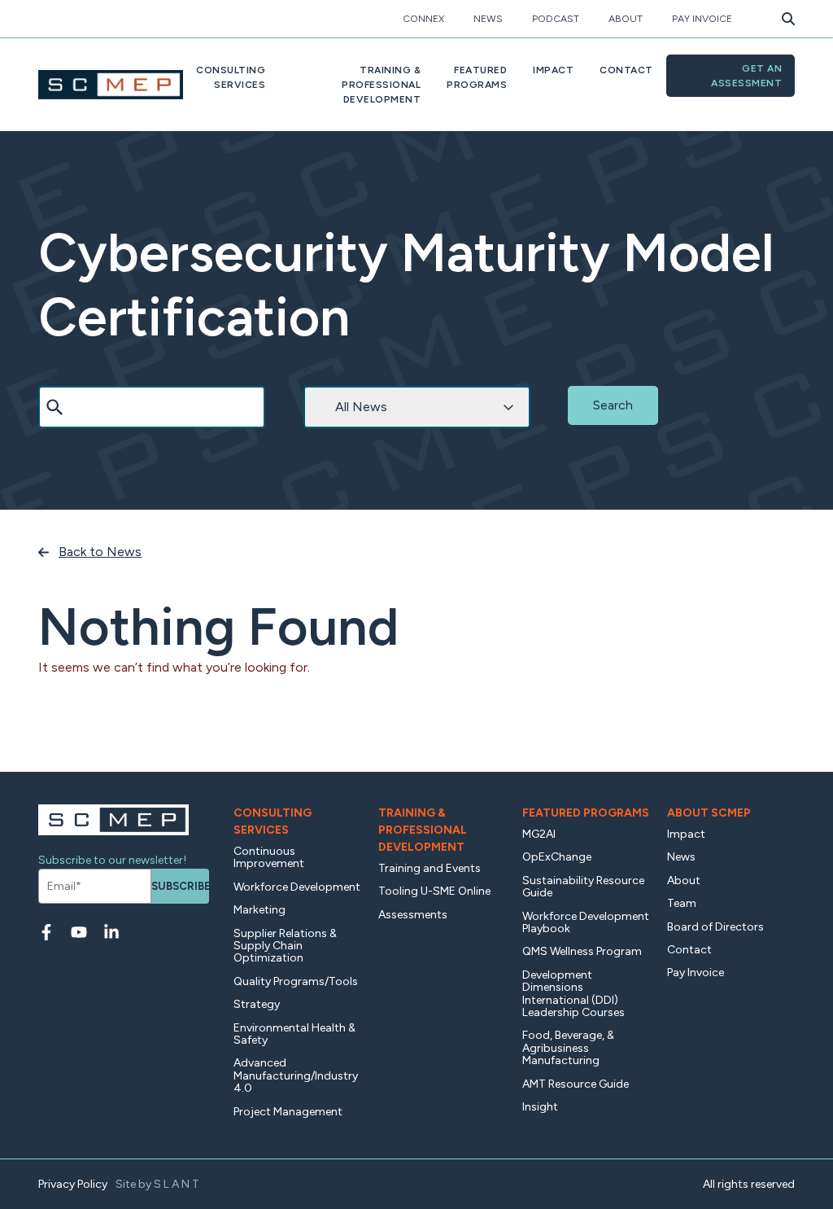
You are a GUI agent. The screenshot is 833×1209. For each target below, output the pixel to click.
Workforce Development (296, 887)
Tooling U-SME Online (434, 891)
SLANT (178, 1184)
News (488, 18)
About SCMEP (709, 813)
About (625, 18)
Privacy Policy (72, 1184)
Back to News (100, 551)
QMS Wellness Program (582, 951)
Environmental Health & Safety (294, 1034)
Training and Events (429, 868)
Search (55, 373)
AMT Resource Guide (575, 1084)
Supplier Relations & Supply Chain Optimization (285, 946)
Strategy (256, 1004)
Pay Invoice (702, 18)
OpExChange (556, 857)
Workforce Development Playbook (585, 922)
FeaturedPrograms (477, 77)
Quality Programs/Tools (295, 981)
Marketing (259, 910)
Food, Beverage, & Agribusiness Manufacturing (568, 1047)
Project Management (287, 1112)
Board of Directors (715, 927)
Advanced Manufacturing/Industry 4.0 (295, 1075)
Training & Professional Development (422, 830)
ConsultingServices (230, 77)
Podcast (555, 18)
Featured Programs (585, 813)
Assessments (412, 915)
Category (325, 373)
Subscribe (180, 886)
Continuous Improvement (268, 857)
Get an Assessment (746, 76)
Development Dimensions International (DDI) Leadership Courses (573, 993)
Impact (553, 70)
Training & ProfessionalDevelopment (381, 84)
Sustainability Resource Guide (583, 887)
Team (681, 903)
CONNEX (423, 18)
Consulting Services (272, 821)
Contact (626, 70)
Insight (540, 1107)
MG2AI (539, 834)
